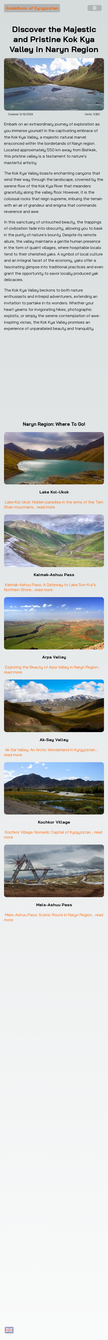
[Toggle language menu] (9, 1330)
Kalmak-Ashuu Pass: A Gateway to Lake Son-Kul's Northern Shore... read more (50, 587)
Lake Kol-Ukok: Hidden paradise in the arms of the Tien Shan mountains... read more (54, 504)
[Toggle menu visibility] (94, 8)
